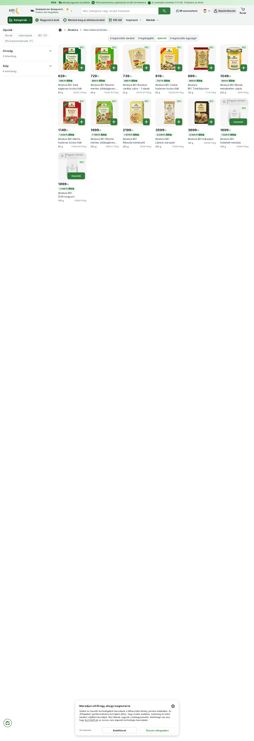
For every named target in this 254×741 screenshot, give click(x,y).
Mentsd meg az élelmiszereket (86, 20)
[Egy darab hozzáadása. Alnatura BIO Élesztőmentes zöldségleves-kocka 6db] (113, 67)
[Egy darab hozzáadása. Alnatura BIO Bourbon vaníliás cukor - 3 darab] (146, 67)
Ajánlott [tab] (162, 38)
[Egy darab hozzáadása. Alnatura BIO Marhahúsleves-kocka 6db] (81, 121)
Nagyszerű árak (49, 20)
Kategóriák (20, 20)
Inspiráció (132, 20)
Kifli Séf (117, 20)
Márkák (150, 20)
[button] (224, 11)
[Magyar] (206, 10)
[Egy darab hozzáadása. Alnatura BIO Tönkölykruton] (211, 67)
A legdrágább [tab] (146, 38)
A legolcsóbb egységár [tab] (183, 38)
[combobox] (119, 10)
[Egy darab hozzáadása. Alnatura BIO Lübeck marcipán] (178, 121)
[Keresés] (164, 10)
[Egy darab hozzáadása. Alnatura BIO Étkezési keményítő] (146, 121)
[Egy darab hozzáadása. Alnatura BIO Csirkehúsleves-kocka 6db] (178, 67)
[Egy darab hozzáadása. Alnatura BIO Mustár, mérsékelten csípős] (243, 67)
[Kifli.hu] (60, 30)
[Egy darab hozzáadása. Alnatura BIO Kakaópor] (211, 121)
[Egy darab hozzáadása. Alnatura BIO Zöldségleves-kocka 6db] (81, 67)
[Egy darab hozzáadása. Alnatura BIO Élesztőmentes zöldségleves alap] (113, 121)
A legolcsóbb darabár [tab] (122, 38)
